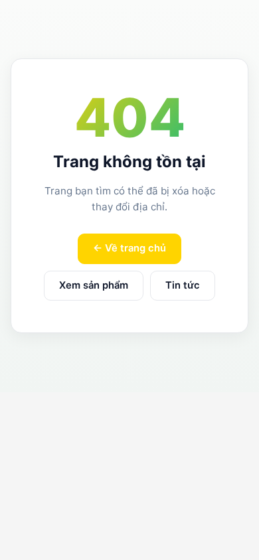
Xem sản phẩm (93, 285)
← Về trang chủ (129, 248)
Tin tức (182, 285)
